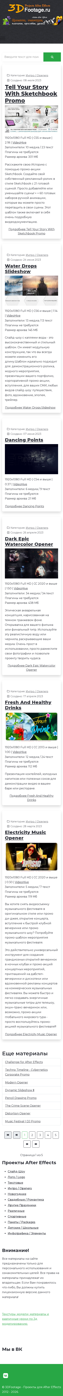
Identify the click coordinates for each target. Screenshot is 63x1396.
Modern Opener (16, 1082)
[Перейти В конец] (35, 1144)
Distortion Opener (17, 1113)
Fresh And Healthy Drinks (28, 705)
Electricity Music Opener (25, 835)
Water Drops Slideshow (21, 268)
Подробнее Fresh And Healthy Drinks (32, 798)
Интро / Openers (37, 75)
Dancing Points (24, 440)
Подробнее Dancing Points (24, 506)
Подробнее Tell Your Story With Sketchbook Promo (32, 231)
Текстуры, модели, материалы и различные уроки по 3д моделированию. (25, 1318)
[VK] (5, 1375)
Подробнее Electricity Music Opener (31, 1034)
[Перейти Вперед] (27, 1144)
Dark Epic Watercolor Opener (29, 541)
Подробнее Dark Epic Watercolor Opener (31, 668)
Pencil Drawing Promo (21, 1098)
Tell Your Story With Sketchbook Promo (31, 94)
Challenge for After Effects (24, 1062)
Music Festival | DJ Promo (23, 1121)
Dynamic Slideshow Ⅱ (19, 1090)
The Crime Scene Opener (23, 1105)
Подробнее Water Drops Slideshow (30, 407)
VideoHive (19, 142)
